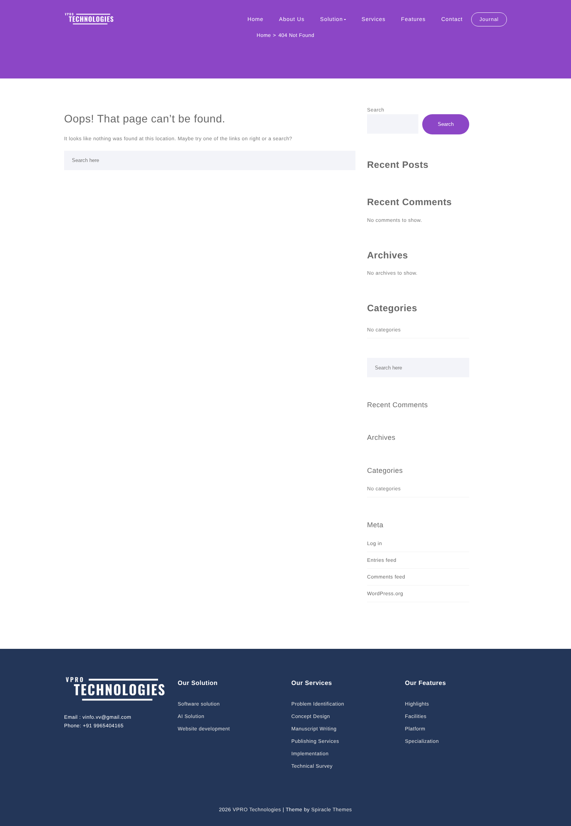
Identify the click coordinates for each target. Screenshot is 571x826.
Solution (331, 19)
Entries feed (381, 560)
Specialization (422, 741)
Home (255, 19)
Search (375, 110)
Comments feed (386, 577)
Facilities (416, 716)
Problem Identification (317, 704)
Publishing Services (315, 741)
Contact (452, 19)
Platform (415, 729)
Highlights (417, 704)
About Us (292, 19)
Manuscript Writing (313, 729)
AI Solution (191, 716)
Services (374, 19)
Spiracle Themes (331, 809)
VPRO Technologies (257, 809)
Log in (374, 543)
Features (413, 19)
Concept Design (310, 716)
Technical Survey (312, 766)
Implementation (310, 753)
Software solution (199, 704)
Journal (489, 19)
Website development (204, 729)
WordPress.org (385, 593)
